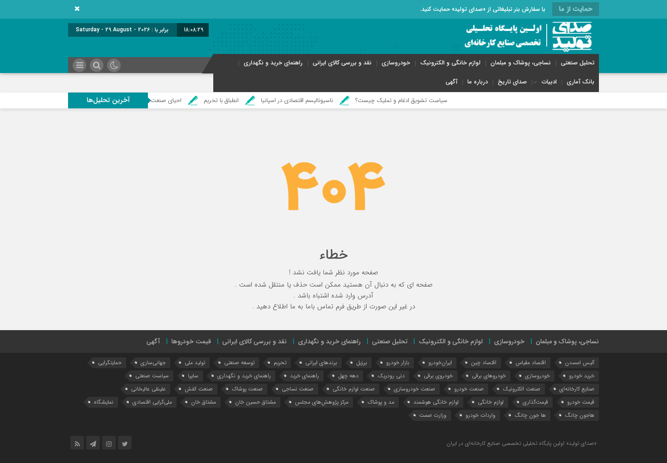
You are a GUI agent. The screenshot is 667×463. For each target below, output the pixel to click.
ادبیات (549, 82)
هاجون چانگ (579, 415)
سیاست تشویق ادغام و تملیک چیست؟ (413, 100)
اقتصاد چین (483, 362)
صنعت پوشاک (247, 389)
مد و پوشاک (381, 402)
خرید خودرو (581, 375)
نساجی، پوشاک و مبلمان (520, 63)
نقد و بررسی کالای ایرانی (342, 63)
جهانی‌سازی (153, 362)
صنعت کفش (199, 389)
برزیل (361, 362)
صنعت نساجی (298, 389)
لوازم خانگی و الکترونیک (450, 63)
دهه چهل (348, 375)
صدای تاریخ (512, 82)
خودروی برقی (438, 375)
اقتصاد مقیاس (530, 362)
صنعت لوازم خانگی (354, 389)
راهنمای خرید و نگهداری (273, 63)
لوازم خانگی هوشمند (436, 402)
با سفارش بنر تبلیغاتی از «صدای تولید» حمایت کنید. (482, 9)
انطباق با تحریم (232, 100)
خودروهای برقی (489, 375)
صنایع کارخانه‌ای (576, 389)
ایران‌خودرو (440, 362)
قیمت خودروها (191, 341)
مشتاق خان (203, 402)
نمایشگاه (103, 402)
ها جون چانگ (530, 415)
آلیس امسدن (579, 362)
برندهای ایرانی (321, 362)
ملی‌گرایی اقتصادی (152, 402)
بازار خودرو (397, 362)
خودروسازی (396, 63)
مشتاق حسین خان (255, 402)
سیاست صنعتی (152, 375)
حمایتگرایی (110, 362)
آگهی (451, 82)
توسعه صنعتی (239, 362)
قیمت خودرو (580, 402)
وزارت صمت (432, 415)
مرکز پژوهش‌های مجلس (321, 402)
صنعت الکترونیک (521, 389)
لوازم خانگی (491, 402)
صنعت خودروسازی (414, 389)
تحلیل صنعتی (577, 63)
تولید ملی (195, 362)
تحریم (280, 362)
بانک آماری (580, 82)
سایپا (193, 375)
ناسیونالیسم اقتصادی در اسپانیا (308, 100)
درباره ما (477, 82)
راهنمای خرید (304, 375)
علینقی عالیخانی (148, 389)
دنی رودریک (391, 375)
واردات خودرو (480, 415)
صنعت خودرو (469, 389)
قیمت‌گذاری (535, 402)
